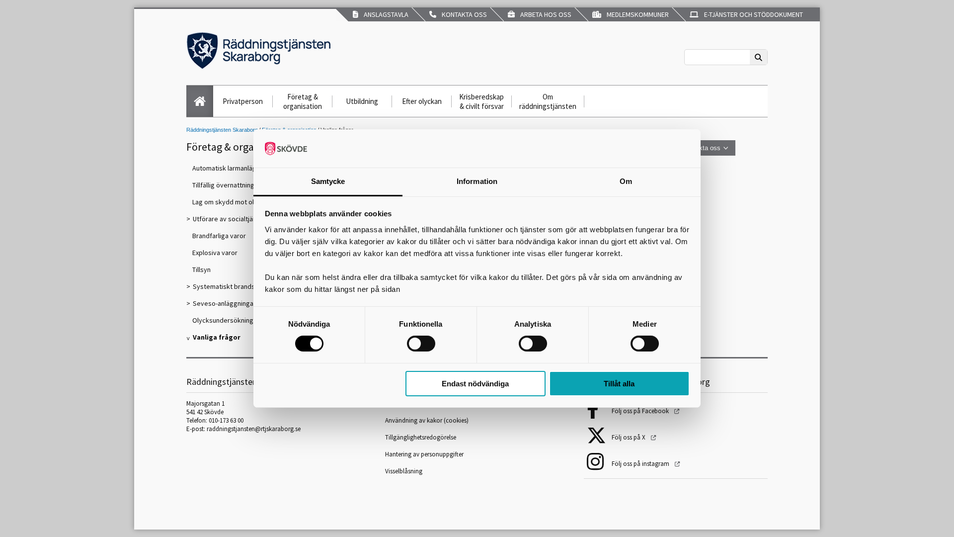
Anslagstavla (384, 14)
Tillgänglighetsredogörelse (420, 437)
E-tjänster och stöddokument (752, 14)
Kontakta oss (463, 14)
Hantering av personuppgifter (424, 454)
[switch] (421, 344)
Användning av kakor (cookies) (427, 420)
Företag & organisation (302, 101)
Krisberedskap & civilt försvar (481, 101)
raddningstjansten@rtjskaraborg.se (254, 429)
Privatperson (243, 101)
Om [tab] (626, 181)
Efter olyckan (422, 101)
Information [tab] (477, 181)
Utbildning (362, 101)
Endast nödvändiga (475, 383)
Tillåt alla (619, 383)
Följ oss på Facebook (641, 411)
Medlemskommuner (636, 14)
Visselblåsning (403, 471)
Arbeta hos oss (544, 14)
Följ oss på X (629, 437)
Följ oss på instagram (641, 463)
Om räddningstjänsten (547, 101)
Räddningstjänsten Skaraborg (222, 130)
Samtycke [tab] (328, 181)
